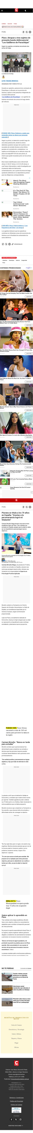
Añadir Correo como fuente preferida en (13, 26)
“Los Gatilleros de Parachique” (11, 97)
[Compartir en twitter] (26, 32)
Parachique (11, 260)
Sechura (18, 260)
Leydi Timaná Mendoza (10, 81)
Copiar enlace (18, 244)
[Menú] (2, 10)
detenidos (5, 260)
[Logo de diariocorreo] (16, 10)
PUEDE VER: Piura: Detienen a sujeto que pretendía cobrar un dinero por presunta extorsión (15, 135)
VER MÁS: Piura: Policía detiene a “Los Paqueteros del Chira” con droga (15, 226)
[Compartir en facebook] (23, 32)
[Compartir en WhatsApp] (30, 32)
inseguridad (24, 260)
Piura (4, 32)
